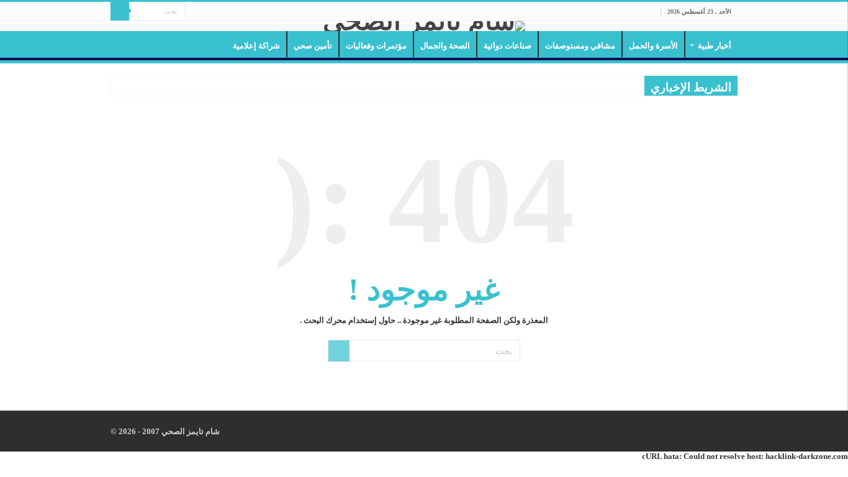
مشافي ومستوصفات (580, 45)
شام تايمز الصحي (190, 431)
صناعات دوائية (507, 45)
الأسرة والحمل (653, 45)
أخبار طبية (714, 45)
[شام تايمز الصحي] (424, 26)
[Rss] (229, 11)
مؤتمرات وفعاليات (376, 45)
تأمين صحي (313, 45)
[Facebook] (217, 11)
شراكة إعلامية (256, 45)
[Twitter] (205, 11)
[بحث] (120, 11)
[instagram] (194, 11)
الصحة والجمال (445, 45)
